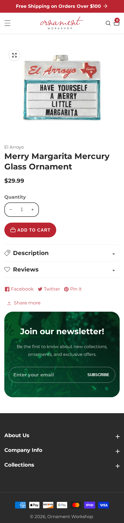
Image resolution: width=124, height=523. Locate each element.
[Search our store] (109, 23)
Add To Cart (33, 230)
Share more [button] (27, 303)
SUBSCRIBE (98, 375)
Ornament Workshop (70, 516)
